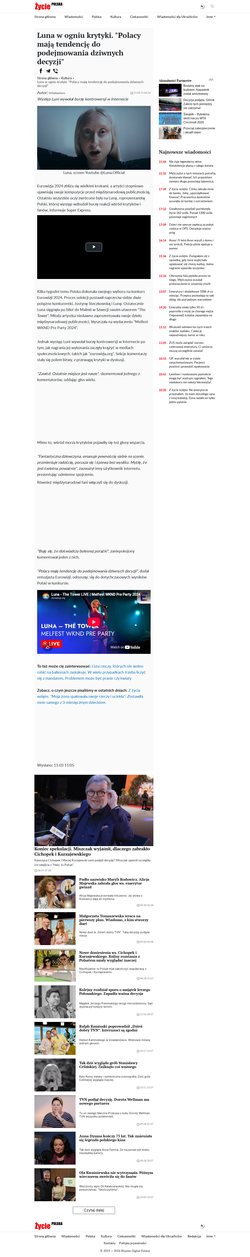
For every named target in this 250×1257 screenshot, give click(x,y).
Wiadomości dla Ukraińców (177, 17)
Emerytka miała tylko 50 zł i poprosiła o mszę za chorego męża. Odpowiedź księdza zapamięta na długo (191, 313)
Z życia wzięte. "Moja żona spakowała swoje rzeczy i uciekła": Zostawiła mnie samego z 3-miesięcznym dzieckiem (90, 697)
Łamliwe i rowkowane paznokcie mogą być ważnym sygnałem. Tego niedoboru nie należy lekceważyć (191, 378)
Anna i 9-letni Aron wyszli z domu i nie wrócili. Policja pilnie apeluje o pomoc (191, 244)
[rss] (202, 6)
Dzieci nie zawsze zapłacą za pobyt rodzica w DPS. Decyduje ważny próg (191, 228)
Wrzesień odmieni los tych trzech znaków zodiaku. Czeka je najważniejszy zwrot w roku (190, 331)
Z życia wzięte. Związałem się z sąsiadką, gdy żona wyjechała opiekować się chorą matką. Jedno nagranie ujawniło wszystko (191, 262)
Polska (96, 17)
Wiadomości (73, 17)
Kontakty (109, 1243)
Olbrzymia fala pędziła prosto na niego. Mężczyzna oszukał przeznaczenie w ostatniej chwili (190, 279)
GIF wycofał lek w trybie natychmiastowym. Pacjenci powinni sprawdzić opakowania (189, 362)
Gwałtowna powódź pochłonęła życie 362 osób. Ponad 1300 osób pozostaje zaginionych (190, 212)
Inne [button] (209, 17)
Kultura (115, 17)
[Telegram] (48, 71)
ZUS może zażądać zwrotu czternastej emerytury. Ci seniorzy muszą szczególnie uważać (190, 346)
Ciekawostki (139, 17)
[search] (212, 6)
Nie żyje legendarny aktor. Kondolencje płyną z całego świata (191, 163)
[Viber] (55, 71)
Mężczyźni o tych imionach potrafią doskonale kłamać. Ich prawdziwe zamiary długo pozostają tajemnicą (192, 177)
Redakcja (194, 1236)
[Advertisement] (94, 410)
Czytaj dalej (94, 1210)
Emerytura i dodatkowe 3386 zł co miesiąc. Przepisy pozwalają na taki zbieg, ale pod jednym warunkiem (191, 295)
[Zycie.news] (48, 6)
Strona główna (45, 17)
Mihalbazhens (57, 93)
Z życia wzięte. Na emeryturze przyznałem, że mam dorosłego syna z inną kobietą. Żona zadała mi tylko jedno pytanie (192, 396)
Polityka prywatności (132, 1243)
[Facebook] (40, 71)
